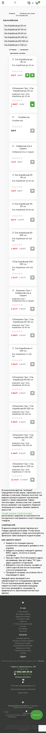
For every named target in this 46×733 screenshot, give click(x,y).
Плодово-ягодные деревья (23, 641)
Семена (23, 653)
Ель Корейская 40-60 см (15, 33)
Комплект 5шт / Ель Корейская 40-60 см (21, 384)
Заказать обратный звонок (24, 674)
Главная (12, 13)
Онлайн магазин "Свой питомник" (17, 513)
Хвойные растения (27, 13)
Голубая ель (17, 121)
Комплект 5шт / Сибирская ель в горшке (23, 300)
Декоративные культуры (23, 646)
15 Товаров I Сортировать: (18, 49)
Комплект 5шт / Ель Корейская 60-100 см (21, 413)
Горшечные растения (23, 650)
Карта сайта (23, 693)
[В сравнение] (27, 75)
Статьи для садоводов (23, 624)
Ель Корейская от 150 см (15, 45)
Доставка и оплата (23, 614)
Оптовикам (23, 629)
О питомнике (23, 612)
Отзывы (23, 626)
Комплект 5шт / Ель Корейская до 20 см (21, 95)
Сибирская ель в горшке (23, 152)
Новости (23, 621)
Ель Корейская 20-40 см (15, 29)
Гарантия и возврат (23, 617)
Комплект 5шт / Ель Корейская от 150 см (21, 471)
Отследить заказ (23, 619)
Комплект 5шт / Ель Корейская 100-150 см (22, 444)
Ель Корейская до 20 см (15, 26)
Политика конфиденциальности (23, 686)
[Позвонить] (28, 3)
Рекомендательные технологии (23, 689)
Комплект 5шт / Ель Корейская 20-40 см (21, 326)
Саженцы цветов (23, 638)
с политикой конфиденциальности (17, 718)
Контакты (23, 631)
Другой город (24, 669)
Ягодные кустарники (23, 643)
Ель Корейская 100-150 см (16, 41)
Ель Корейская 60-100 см (15, 37)
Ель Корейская (22, 15)
